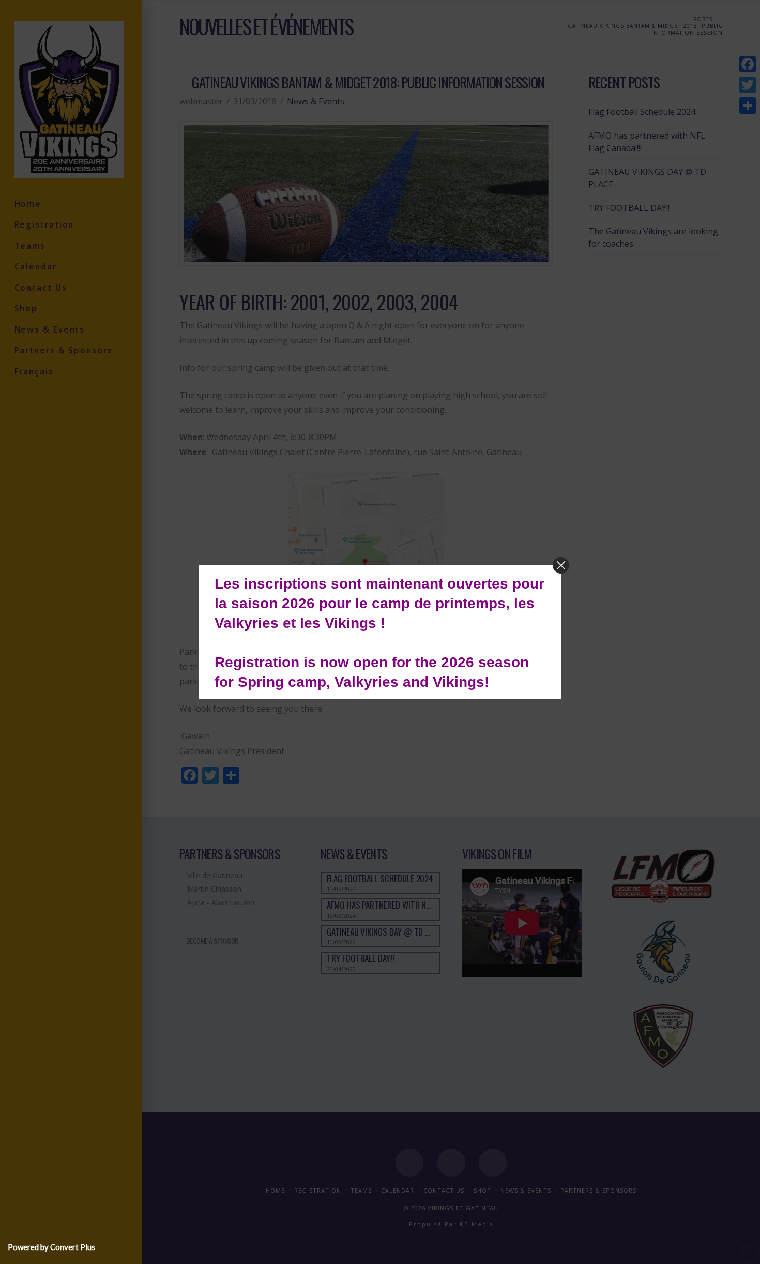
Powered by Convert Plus (51, 1247)
